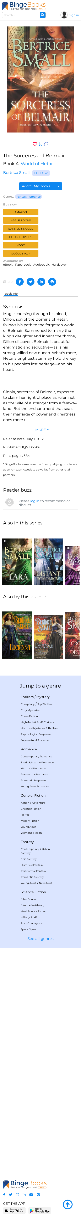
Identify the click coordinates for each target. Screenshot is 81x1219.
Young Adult (28, 826)
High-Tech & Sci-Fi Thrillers (37, 722)
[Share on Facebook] (20, 282)
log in (34, 501)
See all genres (40, 938)
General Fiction (33, 796)
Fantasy (27, 842)
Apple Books (21, 220)
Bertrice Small (16, 172)
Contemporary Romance (36, 756)
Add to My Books (36, 186)
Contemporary (30, 849)
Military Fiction (30, 820)
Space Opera (28, 929)
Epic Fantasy (29, 859)
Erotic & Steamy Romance (37, 762)
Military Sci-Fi (29, 917)
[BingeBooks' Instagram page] (17, 1195)
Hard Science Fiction (34, 911)
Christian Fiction (31, 808)
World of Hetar (37, 163)
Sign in (74, 15)
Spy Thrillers (44, 704)
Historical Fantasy (32, 865)
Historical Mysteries (33, 728)
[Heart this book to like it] (35, 144)
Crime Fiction (29, 716)
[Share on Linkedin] (41, 282)
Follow (41, 173)
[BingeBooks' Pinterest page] (38, 1195)
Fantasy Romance (28, 196)
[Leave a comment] (46, 144)
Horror (25, 814)
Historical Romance (33, 768)
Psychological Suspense (36, 734)
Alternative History (32, 905)
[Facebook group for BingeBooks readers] (4, 1195)
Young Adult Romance (35, 786)
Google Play (21, 253)
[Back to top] (68, 1205)
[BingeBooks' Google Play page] (39, 1210)
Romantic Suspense (33, 780)
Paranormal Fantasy (33, 871)
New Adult (45, 883)
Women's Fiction (31, 832)
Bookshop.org (21, 237)
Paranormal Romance (34, 774)
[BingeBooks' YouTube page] (31, 1195)
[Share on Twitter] (30, 282)
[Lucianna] (17, 631)
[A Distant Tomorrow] (48, 557)
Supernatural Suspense (35, 740)
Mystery (43, 697)
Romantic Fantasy (32, 877)
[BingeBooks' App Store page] (14, 1210)
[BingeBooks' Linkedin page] (24, 1195)
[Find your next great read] (24, 5)
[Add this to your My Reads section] (40, 144)
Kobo (21, 245)
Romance (29, 749)
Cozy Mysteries (30, 710)
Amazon (21, 212)
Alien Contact (29, 899)
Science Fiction (33, 892)
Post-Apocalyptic (32, 923)
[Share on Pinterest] (52, 282)
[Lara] (17, 557)
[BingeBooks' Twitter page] (10, 1195)
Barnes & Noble (20, 228)
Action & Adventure (33, 802)
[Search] (42, 15)
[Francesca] (48, 631)
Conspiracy (28, 704)
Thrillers (27, 697)
